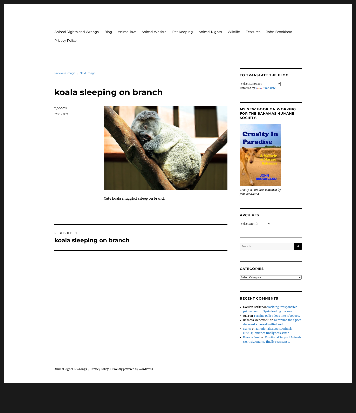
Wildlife (234, 32)
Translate (269, 88)
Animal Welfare (154, 32)
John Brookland (279, 32)
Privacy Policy (65, 40)
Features (253, 32)
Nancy (247, 329)
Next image (88, 73)
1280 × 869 (61, 114)
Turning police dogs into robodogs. (277, 316)
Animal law (127, 32)
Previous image (64, 73)
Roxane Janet (251, 337)
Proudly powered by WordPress (132, 369)
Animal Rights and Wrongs (76, 32)
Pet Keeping (182, 32)
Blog (108, 32)
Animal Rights (210, 32)
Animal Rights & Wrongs (70, 369)
